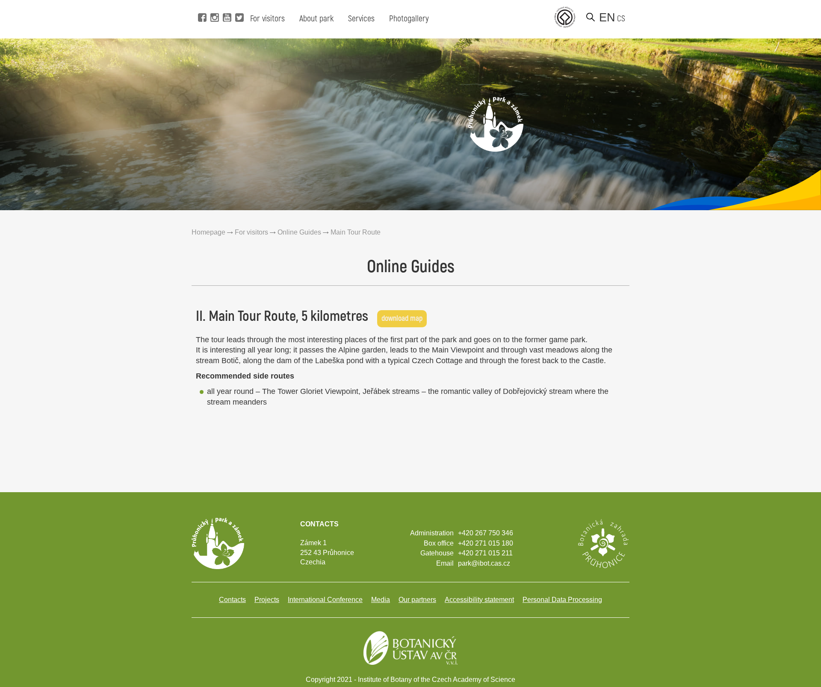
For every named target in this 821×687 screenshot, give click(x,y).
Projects (266, 599)
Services (361, 18)
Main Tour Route (356, 232)
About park (316, 18)
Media (380, 599)
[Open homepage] (495, 124)
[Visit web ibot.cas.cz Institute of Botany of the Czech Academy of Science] (410, 647)
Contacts (232, 599)
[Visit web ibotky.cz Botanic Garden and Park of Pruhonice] (602, 542)
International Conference (325, 599)
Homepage (208, 232)
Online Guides (299, 232)
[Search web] (590, 17)
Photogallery (409, 18)
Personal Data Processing (562, 599)
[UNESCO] (565, 17)
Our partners (417, 599)
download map (401, 318)
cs (621, 18)
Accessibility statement (479, 599)
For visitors (267, 18)
